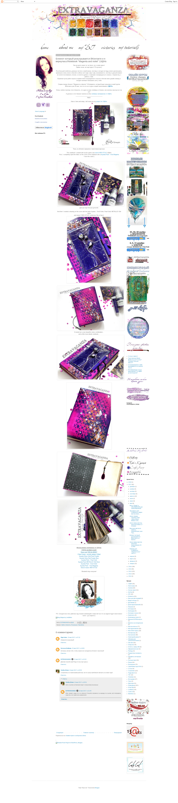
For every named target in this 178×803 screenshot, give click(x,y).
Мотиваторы (132, 633)
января (132, 563)
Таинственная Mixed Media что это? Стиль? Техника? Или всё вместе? (135, 360)
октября (132, 491)
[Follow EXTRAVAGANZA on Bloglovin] (44, 128)
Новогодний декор (133, 637)
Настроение (131, 635)
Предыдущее (118, 732)
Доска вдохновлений (134, 604)
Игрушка (130, 607)
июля (131, 498)
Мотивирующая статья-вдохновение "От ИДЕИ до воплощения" (135, 371)
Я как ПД (130, 687)
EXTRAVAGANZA (66, 659)
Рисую (130, 662)
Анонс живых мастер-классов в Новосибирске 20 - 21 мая (136, 544)
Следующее (59, 732)
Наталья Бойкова (66, 648)
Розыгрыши (74, 625)
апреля (132, 556)
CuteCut (130, 691)
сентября (133, 494)
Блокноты (68, 625)
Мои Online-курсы (133, 630)
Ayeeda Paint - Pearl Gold (89, 560)
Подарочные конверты (135, 653)
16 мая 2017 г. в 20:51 (80, 682)
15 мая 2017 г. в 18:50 (78, 648)
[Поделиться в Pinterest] (86, 623)
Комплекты (131, 615)
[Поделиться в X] (82, 623)
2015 (130, 569)
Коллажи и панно (133, 613)
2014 (130, 571)
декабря (132, 486)
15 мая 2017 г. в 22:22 (80, 659)
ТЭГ (129, 675)
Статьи (130, 668)
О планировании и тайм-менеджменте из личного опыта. (135, 366)
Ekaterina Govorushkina (41, 118)
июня (131, 501)
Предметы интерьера (134, 656)
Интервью (131, 609)
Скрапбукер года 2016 (134, 666)
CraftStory (131, 689)
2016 (130, 566)
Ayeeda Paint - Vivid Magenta (110, 154)
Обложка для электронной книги (133, 639)
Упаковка (130, 677)
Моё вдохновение (133, 628)
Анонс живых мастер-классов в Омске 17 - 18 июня (136, 524)
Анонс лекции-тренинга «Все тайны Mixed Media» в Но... (135, 518)
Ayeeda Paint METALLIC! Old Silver (89, 562)
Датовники (131, 602)
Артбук (130, 592)
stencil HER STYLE (101, 152)
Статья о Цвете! (133, 356)
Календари (131, 611)
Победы (130, 651)
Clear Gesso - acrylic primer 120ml (89, 554)
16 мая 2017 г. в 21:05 (85, 691)
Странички (131, 670)
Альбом (130, 588)
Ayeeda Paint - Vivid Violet (89, 564)
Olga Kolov (64, 637)
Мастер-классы (132, 626)
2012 (130, 576)
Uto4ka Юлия (65, 670)
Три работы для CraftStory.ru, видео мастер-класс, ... (136, 512)
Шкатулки (131, 683)
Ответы (65, 679)
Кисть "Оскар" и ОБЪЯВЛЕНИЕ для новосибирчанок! (136, 507)
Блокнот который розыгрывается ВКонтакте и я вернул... (135, 537)
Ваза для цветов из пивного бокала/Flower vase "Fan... (136, 531)
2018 (130, 482)
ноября (132, 489)
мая (131, 503)
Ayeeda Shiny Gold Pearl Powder (89, 556)
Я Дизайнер (81, 625)
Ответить (63, 642)
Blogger (97, 788)
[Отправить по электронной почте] (78, 623)
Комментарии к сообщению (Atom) (76, 735)
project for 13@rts (101, 101)
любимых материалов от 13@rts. (101, 94)
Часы (129, 681)
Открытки (131, 644)
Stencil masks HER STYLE (89, 567)
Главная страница (88, 732)
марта (132, 558)
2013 (130, 574)
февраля (132, 561)
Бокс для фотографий (134, 598)
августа (132, 496)
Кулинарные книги (133, 617)
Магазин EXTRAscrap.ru (135, 619)
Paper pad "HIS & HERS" (89, 552)
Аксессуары (131, 586)
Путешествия (132, 660)
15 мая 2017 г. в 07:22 (74, 637)
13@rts (63, 625)
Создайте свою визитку (41, 122)
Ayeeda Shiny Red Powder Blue (89, 558)
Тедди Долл (131, 673)
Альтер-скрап (132, 590)
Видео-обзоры (132, 600)
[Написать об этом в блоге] (80, 623)
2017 (130, 484)
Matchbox (131, 693)
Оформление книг (133, 649)
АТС (129, 594)
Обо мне (130, 642)
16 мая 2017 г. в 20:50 (75, 670)
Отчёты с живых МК (134, 647)
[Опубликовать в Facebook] (84, 623)
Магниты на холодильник (135, 623)
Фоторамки (131, 679)
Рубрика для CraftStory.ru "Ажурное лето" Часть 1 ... (135, 551)
